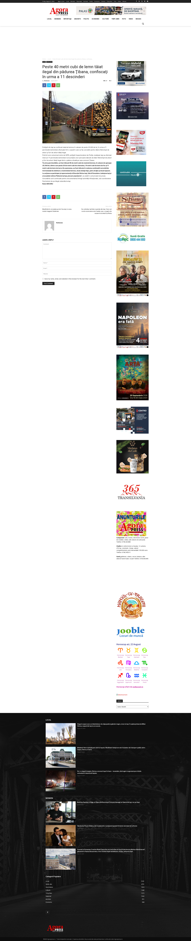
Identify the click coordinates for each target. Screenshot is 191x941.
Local (49, 59)
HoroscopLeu (120, 669)
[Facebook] (136, 1)
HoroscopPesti (144, 681)
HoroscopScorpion (144, 669)
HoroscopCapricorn (128, 681)
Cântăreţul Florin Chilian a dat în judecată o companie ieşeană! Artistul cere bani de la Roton (107, 826)
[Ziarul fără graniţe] (59, 11)
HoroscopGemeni (136, 656)
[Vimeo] (145, 1)
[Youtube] (147, 1)
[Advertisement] (95, 41)
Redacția (47, 80)
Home (44, 59)
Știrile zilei (49, 62)
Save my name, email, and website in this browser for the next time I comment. (70, 279)
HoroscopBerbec (120, 656)
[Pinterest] (54, 85)
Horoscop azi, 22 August (128, 644)
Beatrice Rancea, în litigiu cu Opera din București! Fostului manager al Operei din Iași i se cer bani (108, 802)
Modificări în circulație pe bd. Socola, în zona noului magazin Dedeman (56, 210)
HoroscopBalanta (136, 669)
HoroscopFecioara (128, 669)
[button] (143, 23)
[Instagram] (139, 1)
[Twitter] (142, 1)
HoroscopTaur (128, 656)
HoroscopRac (144, 656)
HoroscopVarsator (136, 681)
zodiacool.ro (138, 687)
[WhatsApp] (58, 85)
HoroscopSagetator (120, 681)
